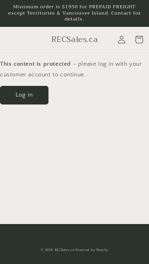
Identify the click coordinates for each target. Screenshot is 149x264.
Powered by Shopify (91, 250)
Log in (24, 94)
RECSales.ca (65, 250)
